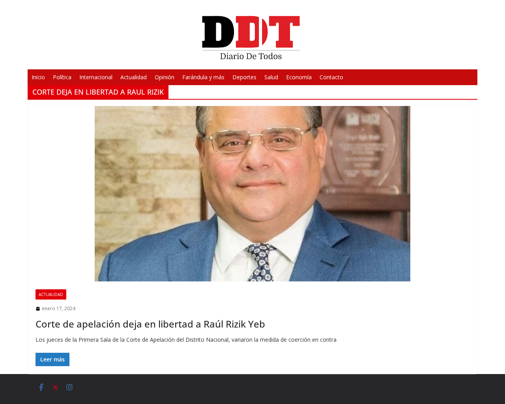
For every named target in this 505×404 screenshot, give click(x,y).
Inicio (38, 77)
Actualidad (133, 77)
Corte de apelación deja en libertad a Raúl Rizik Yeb (150, 323)
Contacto (331, 77)
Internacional (95, 77)
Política (62, 77)
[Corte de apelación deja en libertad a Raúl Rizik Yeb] (252, 193)
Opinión (164, 77)
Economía (299, 77)
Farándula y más (203, 77)
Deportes (244, 77)
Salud (271, 77)
